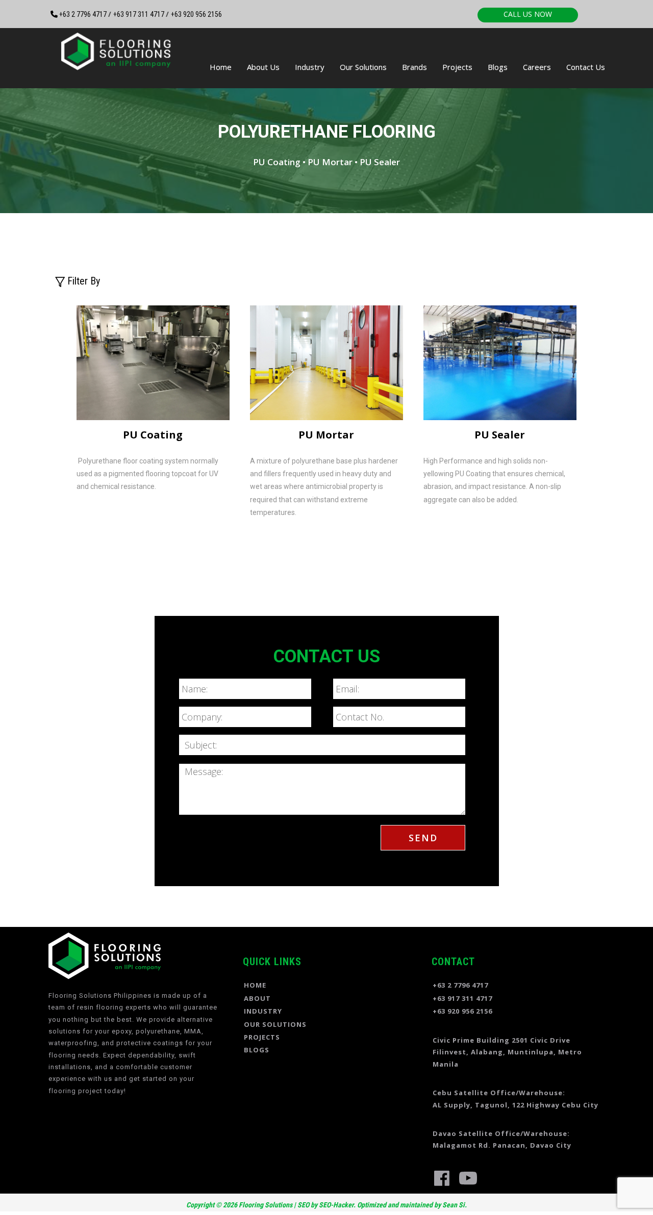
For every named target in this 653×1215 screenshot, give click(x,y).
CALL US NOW (528, 14)
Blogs (498, 67)
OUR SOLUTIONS (275, 1024)
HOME (255, 985)
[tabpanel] (153, 404)
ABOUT (257, 998)
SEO (303, 1205)
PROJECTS (262, 1037)
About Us (263, 67)
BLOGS (256, 1049)
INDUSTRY (263, 1011)
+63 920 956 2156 (196, 14)
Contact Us (585, 67)
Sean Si (453, 1205)
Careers (537, 67)
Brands (414, 67)
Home (221, 67)
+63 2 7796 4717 (83, 14)
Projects (457, 67)
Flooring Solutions (264, 1205)
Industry (309, 67)
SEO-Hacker (336, 1205)
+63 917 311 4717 (139, 14)
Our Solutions (363, 67)
